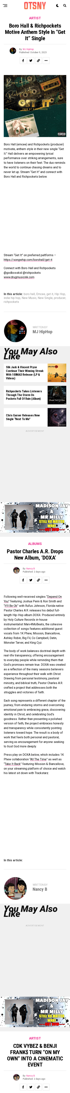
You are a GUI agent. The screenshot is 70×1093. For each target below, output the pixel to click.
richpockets (11, 301)
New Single (45, 298)
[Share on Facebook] (23, 60)
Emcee (40, 294)
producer (60, 298)
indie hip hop (12, 298)
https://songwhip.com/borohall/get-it (28, 260)
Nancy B (30, 568)
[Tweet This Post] (30, 60)
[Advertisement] (35, 467)
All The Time (38, 759)
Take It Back (13, 764)
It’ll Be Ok (11, 606)
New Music (29, 298)
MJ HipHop (28, 49)
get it (49, 294)
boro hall (29, 294)
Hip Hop (60, 294)
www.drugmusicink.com (19, 277)
